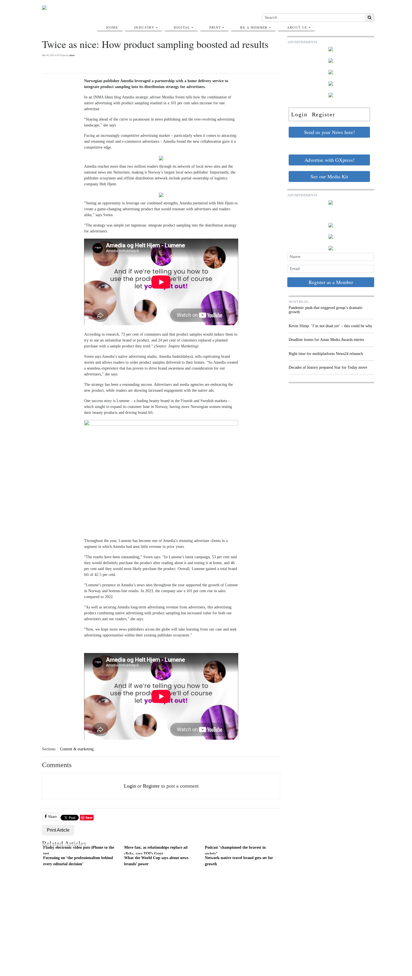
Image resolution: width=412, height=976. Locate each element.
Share (52, 817)
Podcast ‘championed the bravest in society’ (235, 850)
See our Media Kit (329, 176)
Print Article (58, 830)
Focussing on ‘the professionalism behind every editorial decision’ (78, 860)
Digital (182, 27)
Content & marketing (77, 749)
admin (72, 55)
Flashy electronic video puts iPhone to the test (78, 850)
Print (215, 27)
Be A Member (253, 27)
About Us (297, 27)
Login (130, 786)
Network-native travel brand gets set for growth (239, 860)
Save (88, 817)
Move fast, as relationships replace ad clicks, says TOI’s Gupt (156, 850)
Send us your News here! (329, 132)
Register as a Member (331, 282)
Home (112, 27)
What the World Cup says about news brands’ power (156, 860)
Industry (144, 27)
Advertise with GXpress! (329, 159)
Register (151, 786)
